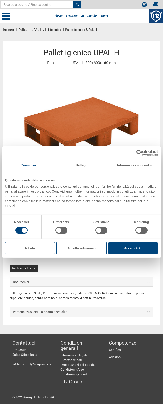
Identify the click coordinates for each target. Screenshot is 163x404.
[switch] (61, 230)
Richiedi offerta (23, 268)
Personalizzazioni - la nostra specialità (40, 312)
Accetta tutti (133, 248)
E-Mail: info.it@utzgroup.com (32, 364)
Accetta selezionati (81, 248)
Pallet (23, 30)
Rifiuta (30, 248)
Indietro (8, 30)
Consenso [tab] (28, 165)
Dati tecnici (21, 282)
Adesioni (115, 357)
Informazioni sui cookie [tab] (134, 165)
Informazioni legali (73, 355)
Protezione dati (71, 360)
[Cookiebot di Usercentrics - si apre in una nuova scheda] (139, 152)
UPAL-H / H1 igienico (46, 30)
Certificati (116, 350)
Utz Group (71, 382)
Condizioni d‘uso (72, 370)
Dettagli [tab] (81, 165)
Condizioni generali (74, 374)
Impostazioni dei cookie (77, 365)
